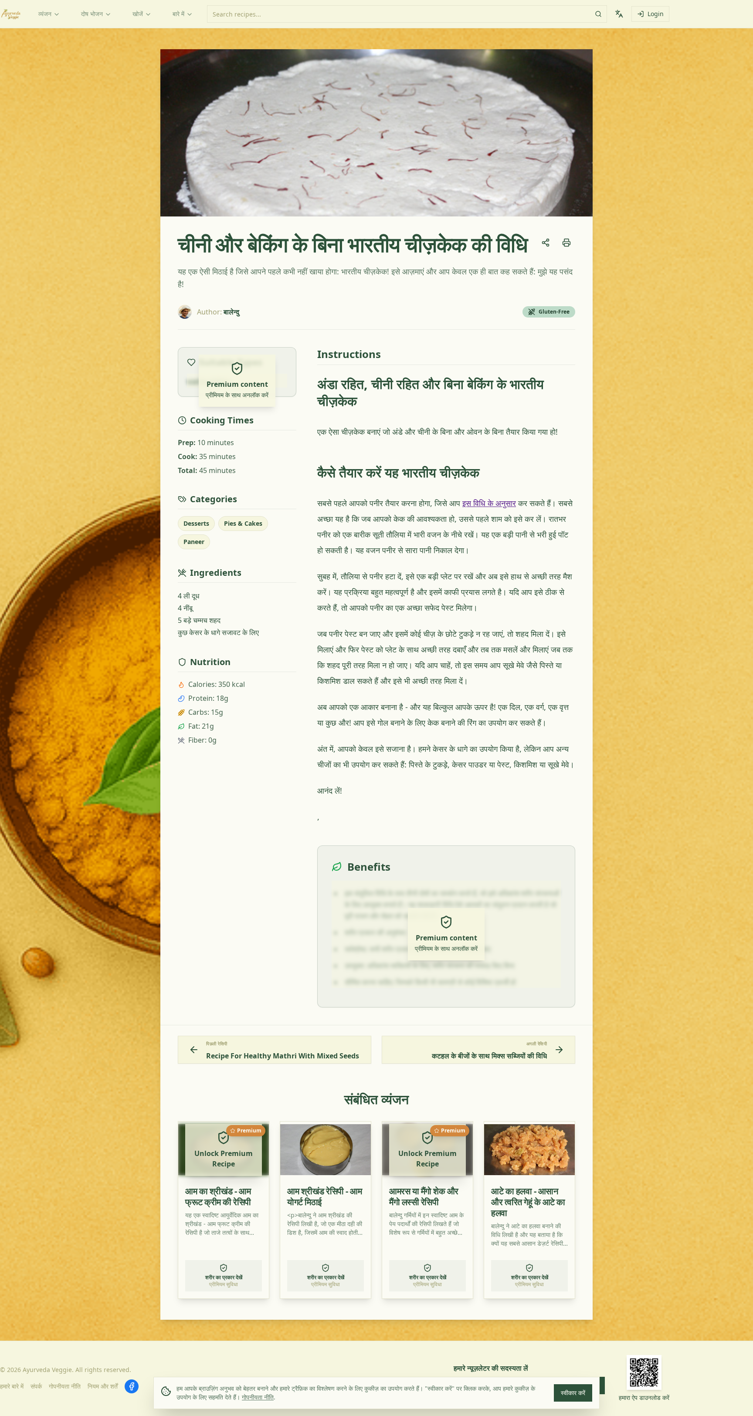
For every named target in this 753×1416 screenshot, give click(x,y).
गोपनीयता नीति (258, 1397)
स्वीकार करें (573, 1393)
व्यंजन (44, 14)
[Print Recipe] (566, 242)
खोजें (137, 14)
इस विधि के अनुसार (489, 503)
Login (656, 14)
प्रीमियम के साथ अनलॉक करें (237, 395)
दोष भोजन (92, 14)
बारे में (178, 14)
